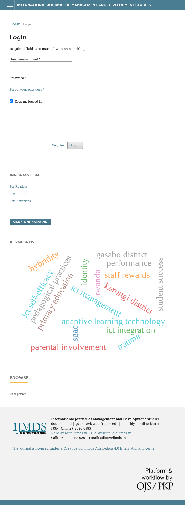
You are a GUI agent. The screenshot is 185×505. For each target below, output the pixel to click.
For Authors (18, 193)
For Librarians (20, 201)
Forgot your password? (27, 89)
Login (75, 145)
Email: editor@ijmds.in (107, 437)
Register (58, 145)
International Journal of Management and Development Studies (84, 5)
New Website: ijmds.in (69, 433)
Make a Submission (30, 222)
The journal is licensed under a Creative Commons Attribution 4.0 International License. (84, 448)
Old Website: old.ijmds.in (111, 433)
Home (15, 24)
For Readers (18, 186)
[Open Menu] (9, 5)
